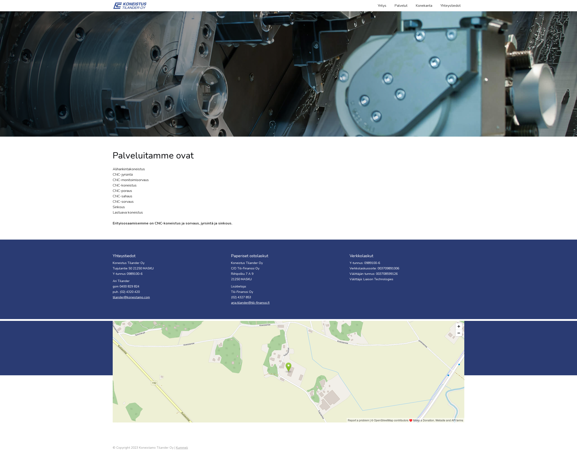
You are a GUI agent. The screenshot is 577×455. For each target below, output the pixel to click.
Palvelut (401, 5)
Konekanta (424, 5)
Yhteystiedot (450, 5)
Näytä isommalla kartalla (131, 427)
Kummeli (182, 448)
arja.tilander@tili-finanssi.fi (250, 303)
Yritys (382, 5)
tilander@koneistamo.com (131, 297)
